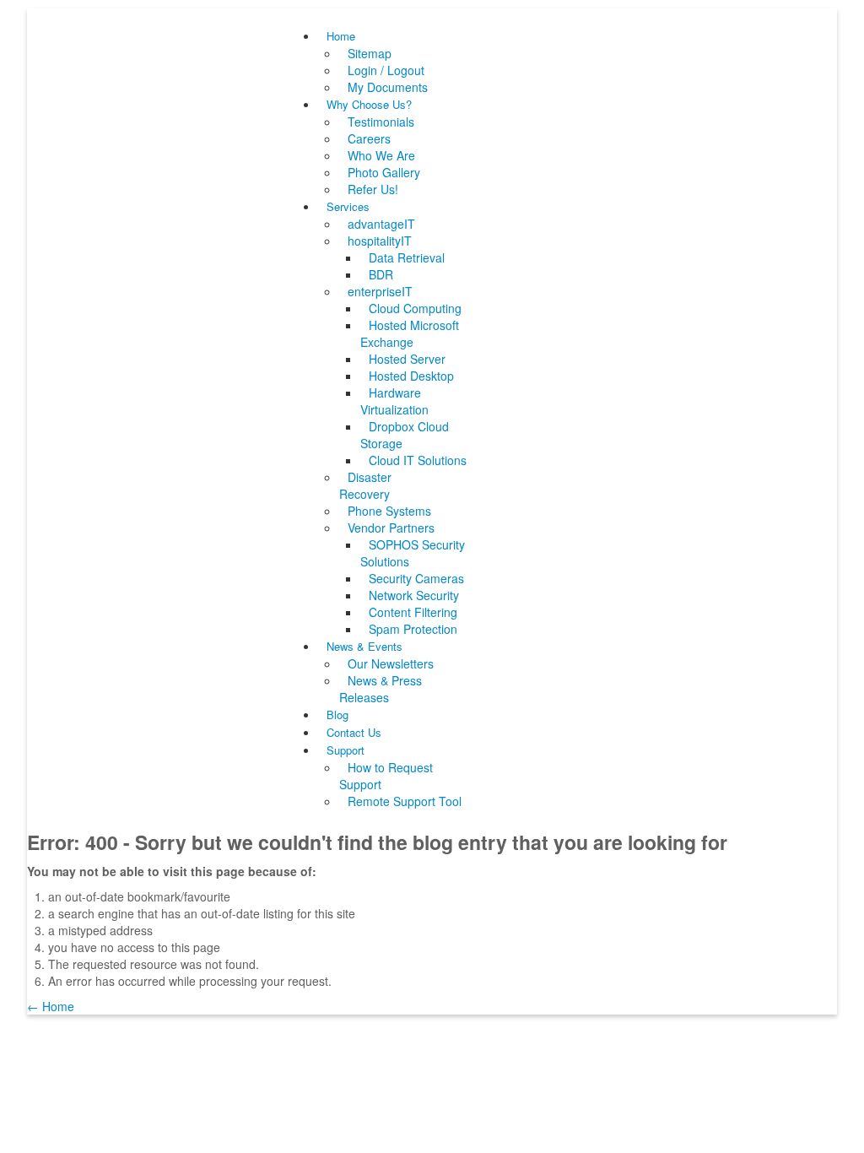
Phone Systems (389, 510)
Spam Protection (413, 628)
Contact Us (354, 732)
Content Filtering (413, 612)
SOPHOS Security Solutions (412, 553)
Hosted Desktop (411, 375)
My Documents (388, 86)
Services (348, 206)
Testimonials (381, 121)
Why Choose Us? (369, 104)
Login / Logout (386, 70)
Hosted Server (407, 358)
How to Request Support (386, 776)
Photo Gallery (384, 172)
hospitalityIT (380, 240)
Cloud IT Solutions (418, 460)
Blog (337, 714)
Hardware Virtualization (394, 401)
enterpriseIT (380, 291)
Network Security (414, 595)
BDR (381, 274)
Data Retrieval (407, 257)
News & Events (364, 646)
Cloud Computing (415, 308)
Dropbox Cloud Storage (404, 435)
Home (341, 36)
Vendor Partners (391, 527)
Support (345, 750)
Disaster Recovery (365, 485)
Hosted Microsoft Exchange (409, 333)
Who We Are (381, 155)
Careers (369, 138)
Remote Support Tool (405, 801)
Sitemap (370, 53)
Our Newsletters (391, 663)
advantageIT (381, 223)
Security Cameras (416, 578)
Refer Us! (373, 189)
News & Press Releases (380, 689)
